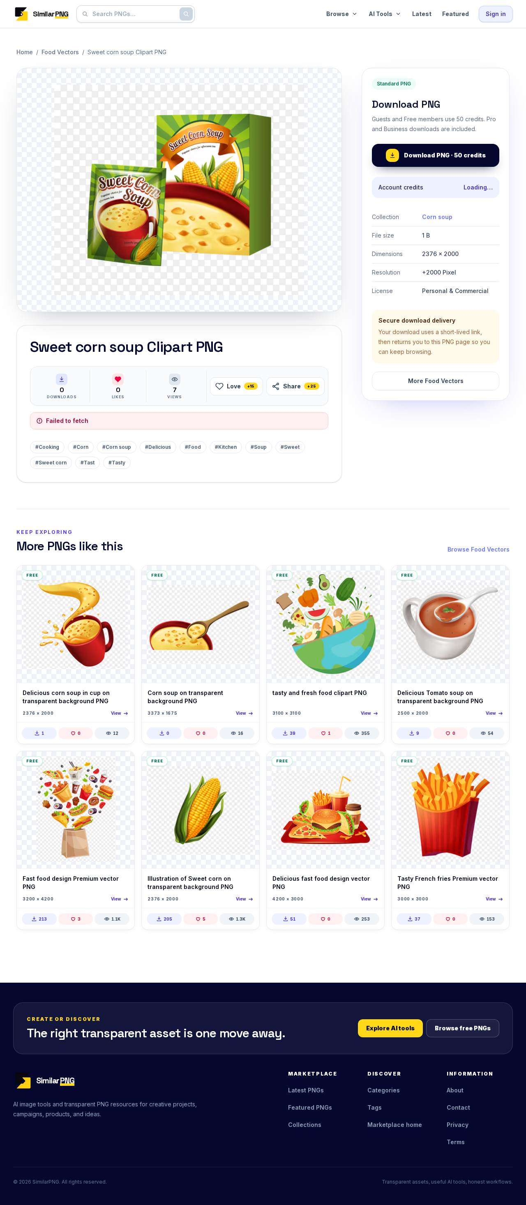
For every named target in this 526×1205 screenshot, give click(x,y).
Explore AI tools (390, 1028)
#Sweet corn (51, 462)
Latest (421, 13)
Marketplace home (394, 1124)
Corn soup (437, 216)
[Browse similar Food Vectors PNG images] (121, 579)
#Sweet (290, 447)
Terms (456, 1141)
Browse (337, 13)
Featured (455, 13)
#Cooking (47, 447)
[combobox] (134, 14)
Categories (383, 1090)
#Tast (88, 462)
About (455, 1090)
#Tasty (116, 462)
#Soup (259, 447)
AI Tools (380, 13)
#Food (193, 447)
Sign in (496, 13)
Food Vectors (60, 51)
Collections (304, 1124)
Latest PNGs (306, 1090)
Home (24, 51)
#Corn (80, 447)
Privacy (457, 1124)
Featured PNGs (310, 1107)
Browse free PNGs (463, 1028)
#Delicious (158, 447)
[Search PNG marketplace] (186, 14)
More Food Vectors (436, 380)
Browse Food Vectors (479, 549)
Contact (458, 1107)
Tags (374, 1107)
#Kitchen (226, 447)
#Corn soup (116, 447)
